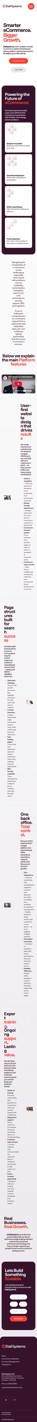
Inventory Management (10, 1362)
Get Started (18, 1319)
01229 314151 (12, 1384)
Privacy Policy (6, 1414)
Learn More (18, 70)
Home (4, 1356)
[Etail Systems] (12, 6)
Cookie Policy (6, 1412)
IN (6, 1400)
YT (15, 1400)
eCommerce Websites (10, 1359)
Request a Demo (18, 61)
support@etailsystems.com (12, 1387)
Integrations (6, 1364)
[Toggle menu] (31, 6)
